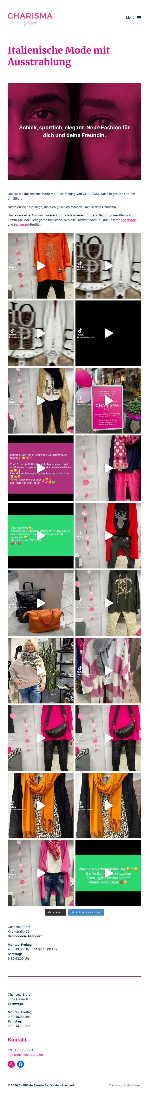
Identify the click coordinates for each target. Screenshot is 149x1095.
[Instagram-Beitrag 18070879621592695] (108, 873)
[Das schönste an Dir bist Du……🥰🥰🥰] (41, 670)
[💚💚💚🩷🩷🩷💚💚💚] (41, 535)
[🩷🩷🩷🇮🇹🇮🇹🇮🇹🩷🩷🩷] (108, 401)
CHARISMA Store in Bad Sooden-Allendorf (46, 1085)
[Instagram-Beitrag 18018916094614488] (41, 805)
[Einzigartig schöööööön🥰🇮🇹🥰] (41, 333)
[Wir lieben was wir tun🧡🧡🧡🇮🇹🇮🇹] (41, 603)
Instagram (21, 224)
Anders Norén (132, 1085)
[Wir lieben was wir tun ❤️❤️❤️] (108, 738)
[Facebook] (20, 1064)
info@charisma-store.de (25, 1055)
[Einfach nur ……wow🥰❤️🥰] (108, 670)
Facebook (128, 220)
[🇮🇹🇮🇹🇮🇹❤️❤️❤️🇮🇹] (108, 333)
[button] (133, 17)
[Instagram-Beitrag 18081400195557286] (108, 468)
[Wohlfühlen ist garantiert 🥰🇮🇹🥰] (41, 401)
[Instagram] (11, 1064)
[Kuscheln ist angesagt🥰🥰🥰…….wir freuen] (108, 535)
